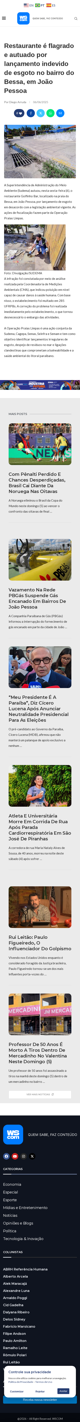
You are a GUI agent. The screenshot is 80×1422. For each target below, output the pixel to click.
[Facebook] (6, 1156)
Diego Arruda (18, 102)
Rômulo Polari (14, 1355)
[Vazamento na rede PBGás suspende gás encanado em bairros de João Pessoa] (40, 560)
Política (9, 1231)
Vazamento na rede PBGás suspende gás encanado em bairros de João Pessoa (37, 598)
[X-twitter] (32, 1156)
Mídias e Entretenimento (25, 1208)
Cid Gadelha (13, 1305)
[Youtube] (15, 1156)
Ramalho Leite (15, 1348)
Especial (10, 1192)
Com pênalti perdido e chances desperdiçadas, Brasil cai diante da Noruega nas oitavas (37, 483)
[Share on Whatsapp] (50, 113)
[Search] (76, 18)
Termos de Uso (43, 1381)
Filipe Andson (14, 1334)
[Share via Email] (60, 113)
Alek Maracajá (15, 1284)
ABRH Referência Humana (25, 1269)
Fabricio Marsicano (19, 1326)
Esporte (10, 1200)
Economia (12, 1184)
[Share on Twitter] (41, 113)
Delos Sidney (14, 1319)
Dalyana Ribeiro (16, 1312)
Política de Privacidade (20, 1381)
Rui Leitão (11, 1362)
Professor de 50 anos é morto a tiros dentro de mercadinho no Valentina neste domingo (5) (38, 1053)
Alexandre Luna (16, 1291)
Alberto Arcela (15, 1276)
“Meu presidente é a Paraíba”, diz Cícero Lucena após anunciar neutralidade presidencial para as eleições (39, 709)
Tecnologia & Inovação (23, 1239)
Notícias (10, 1215)
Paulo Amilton (14, 1341)
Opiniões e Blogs (18, 1223)
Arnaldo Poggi (15, 1298)
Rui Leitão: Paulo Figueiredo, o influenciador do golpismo (40, 943)
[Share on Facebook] (31, 113)
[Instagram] (23, 1156)
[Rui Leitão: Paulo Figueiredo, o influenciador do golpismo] (40, 907)
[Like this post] (20, 113)
